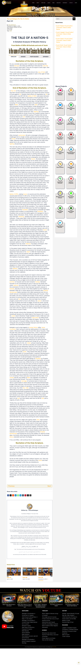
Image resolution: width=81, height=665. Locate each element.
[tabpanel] (30, 269)
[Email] (28, 496)
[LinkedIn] (15, 496)
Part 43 (40, 577)
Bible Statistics (25, 634)
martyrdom (22, 135)
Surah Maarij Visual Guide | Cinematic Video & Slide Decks (64, 27)
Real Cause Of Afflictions (28, 627)
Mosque (16, 65)
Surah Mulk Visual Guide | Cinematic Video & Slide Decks (64, 46)
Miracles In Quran (26, 625)
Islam (11, 30)
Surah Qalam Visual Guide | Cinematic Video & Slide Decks (64, 40)
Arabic (29, 343)
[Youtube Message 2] (40, 589)
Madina (15, 268)
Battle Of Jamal (66, 620)
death (28, 252)
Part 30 (13, 91)
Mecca (12, 437)
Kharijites (25, 209)
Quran (33, 159)
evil (24, 117)
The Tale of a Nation (23, 19)
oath (36, 104)
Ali (20, 94)
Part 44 (25, 577)
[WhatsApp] (18, 496)
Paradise (38, 358)
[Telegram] (20, 496)
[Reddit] (13, 496)
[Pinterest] (25, 496)
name (39, 301)
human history (33, 327)
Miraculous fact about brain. (49, 633)
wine (37, 419)
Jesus (43, 327)
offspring (21, 216)
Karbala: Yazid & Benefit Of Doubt (70, 613)
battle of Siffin (32, 96)
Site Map (24, 643)
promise (12, 282)
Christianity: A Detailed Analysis (70, 629)
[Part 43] (45, 568)
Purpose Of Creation (27, 629)
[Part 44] (30, 568)
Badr (16, 104)
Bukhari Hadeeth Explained (28, 641)
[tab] (14, 56)
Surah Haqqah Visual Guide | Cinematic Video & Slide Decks (65, 33)
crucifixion (13, 329)
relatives (28, 243)
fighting (36, 111)
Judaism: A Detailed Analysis (69, 627)
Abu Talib (26, 388)
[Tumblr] (23, 496)
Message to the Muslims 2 (28, 620)
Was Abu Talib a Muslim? (68, 615)
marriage (24, 381)
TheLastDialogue (12, 24)
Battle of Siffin (14, 194)
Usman (12, 377)
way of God (41, 72)
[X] (10, 496)
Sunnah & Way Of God (67, 622)
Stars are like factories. (48, 640)
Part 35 (9, 577)
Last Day (45, 65)
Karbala (37, 282)
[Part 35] (14, 568)
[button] (8, 574)
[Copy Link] (30, 496)
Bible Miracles (25, 630)
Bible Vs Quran (65, 634)
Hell (43, 398)
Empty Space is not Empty (48, 638)
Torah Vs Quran (66, 636)
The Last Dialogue (12, 19)
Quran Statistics (26, 632)
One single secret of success (49, 617)
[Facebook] (8, 496)
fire (20, 299)
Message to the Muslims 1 (28, 639)
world (24, 351)
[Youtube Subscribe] (8, 625)
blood (13, 138)
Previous (11, 486)
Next (49, 486)
